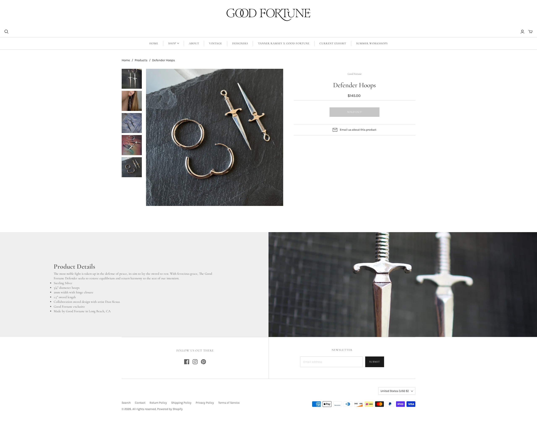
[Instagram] (195, 361)
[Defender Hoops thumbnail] (132, 79)
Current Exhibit (332, 43)
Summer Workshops (372, 43)
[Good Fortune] (268, 14)
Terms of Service (229, 402)
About (194, 43)
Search (126, 402)
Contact (140, 402)
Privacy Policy (205, 402)
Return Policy (158, 402)
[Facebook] (186, 361)
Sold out (354, 112)
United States (395, 391)
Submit (374, 361)
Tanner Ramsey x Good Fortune (283, 43)
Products (141, 60)
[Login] (522, 31)
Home (153, 43)
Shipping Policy (181, 402)
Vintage (215, 43)
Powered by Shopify (170, 409)
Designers (240, 43)
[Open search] (6, 32)
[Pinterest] (203, 361)
